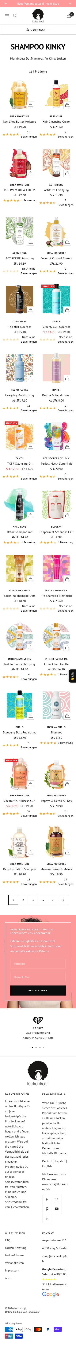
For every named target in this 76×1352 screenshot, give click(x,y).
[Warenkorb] (69, 16)
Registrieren (38, 990)
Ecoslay (56, 526)
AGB (7, 1278)
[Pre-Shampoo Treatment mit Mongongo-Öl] (56, 568)
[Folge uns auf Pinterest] (47, 1209)
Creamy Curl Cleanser (56, 327)
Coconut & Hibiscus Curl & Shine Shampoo (19, 801)
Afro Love (19, 526)
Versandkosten (14, 1263)
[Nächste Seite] (63, 900)
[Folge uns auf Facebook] (47, 1199)
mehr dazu (52, 3)
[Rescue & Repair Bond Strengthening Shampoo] (56, 368)
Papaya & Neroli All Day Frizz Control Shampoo (56, 801)
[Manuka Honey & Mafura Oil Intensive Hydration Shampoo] (56, 842)
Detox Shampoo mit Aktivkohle (20, 532)
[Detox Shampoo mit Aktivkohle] (20, 505)
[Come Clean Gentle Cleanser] (56, 637)
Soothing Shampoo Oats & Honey (19, 596)
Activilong (56, 184)
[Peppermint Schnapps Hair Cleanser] (56, 505)
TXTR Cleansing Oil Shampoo (19, 463)
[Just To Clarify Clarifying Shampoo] (20, 637)
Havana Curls (56, 727)
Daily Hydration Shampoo (19, 869)
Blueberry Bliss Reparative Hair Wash (19, 732)
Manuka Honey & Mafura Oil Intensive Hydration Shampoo (56, 869)
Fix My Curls (19, 389)
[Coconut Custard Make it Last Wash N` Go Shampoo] (56, 231)
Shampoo (56, 732)
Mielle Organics (20, 590)
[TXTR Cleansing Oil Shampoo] (20, 436)
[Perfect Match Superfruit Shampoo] (56, 436)
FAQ (7, 1240)
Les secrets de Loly (56, 458)
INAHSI (56, 389)
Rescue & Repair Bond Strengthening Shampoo (56, 395)
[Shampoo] (56, 705)
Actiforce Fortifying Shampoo (56, 190)
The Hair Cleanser (19, 327)
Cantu (20, 458)
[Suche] (15, 16)
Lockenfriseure (14, 1255)
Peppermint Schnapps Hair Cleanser (56, 532)
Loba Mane (20, 321)
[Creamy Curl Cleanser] (56, 299)
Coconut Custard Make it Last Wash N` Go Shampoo (56, 258)
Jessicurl (56, 116)
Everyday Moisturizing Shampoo (19, 395)
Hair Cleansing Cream (56, 122)
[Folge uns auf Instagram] (56, 1199)
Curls (56, 321)
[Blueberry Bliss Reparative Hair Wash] (20, 705)
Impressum (12, 1270)
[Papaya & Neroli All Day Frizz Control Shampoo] (56, 773)
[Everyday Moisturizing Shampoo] (20, 368)
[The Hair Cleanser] (20, 299)
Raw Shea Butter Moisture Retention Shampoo (19, 122)
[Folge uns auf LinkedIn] (47, 1218)
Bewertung (54, 1269)
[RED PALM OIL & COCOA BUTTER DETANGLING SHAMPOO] (20, 163)
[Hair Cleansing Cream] (56, 94)
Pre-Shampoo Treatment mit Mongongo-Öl (56, 596)
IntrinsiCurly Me (19, 658)
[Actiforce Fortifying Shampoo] (56, 163)
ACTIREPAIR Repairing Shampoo (20, 258)
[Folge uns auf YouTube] (56, 1209)
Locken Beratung (16, 1248)
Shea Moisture (20, 116)
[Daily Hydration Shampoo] (20, 842)
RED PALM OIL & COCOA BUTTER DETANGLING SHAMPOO (19, 190)
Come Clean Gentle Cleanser (56, 664)
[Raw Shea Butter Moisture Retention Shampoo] (20, 94)
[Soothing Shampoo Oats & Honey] (20, 568)
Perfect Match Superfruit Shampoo (56, 463)
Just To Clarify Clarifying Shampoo (19, 664)
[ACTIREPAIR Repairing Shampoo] (20, 231)
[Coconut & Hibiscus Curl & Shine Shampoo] (20, 773)
